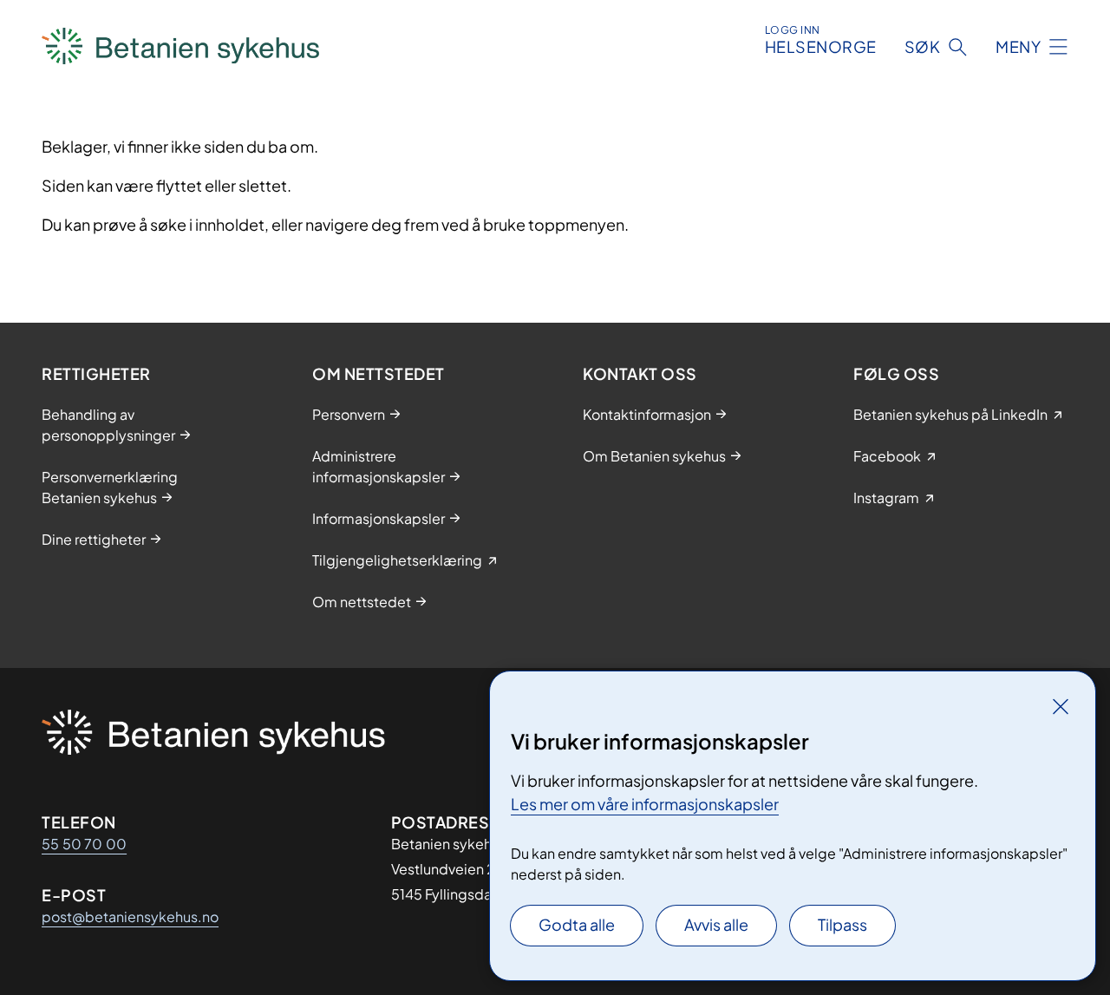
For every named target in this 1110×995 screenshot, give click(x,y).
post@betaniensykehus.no (130, 916)
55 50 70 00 (84, 844)
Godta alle (577, 924)
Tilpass (842, 924)
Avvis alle (716, 924)
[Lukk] (1060, 706)
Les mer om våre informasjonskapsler (645, 804)
